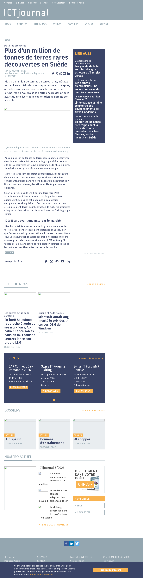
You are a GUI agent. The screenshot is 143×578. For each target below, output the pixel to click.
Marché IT (9, 253)
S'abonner (33, 3)
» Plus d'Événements (90, 358)
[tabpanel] (21, 377)
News (7, 40)
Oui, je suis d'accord (110, 570)
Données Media (76, 3)
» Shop (79, 506)
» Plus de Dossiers (93, 411)
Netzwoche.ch (77, 561)
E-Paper (20, 3)
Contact (8, 3)
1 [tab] (54, 400)
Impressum (108, 561)
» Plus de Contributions (53, 525)
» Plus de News (96, 284)
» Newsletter (58, 3)
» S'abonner (82, 499)
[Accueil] (26, 13)
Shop (45, 3)
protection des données (41, 575)
